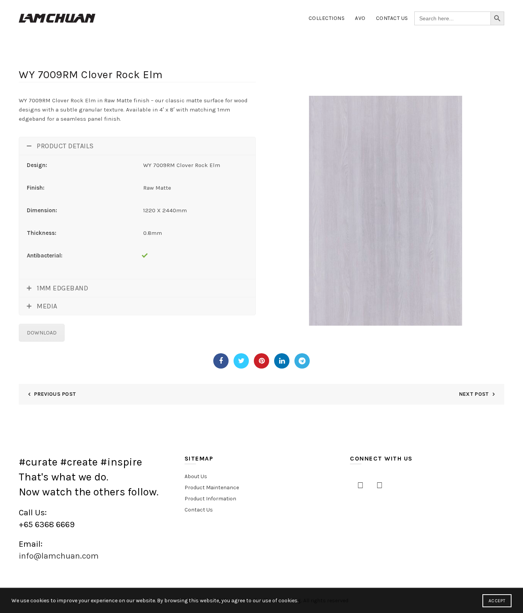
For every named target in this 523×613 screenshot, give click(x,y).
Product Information (210, 498)
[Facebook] (221, 361)
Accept (497, 600)
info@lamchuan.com (59, 556)
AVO (360, 18)
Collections (327, 18)
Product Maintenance (212, 487)
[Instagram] (379, 485)
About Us (196, 476)
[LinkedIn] (281, 361)
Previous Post (55, 394)
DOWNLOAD (42, 332)
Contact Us (392, 18)
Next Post (474, 394)
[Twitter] (241, 361)
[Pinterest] (261, 361)
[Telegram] (302, 361)
